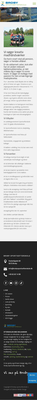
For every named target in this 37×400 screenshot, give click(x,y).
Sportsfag (8, 305)
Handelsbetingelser (11, 315)
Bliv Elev (32, 375)
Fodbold (10, 344)
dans (22, 347)
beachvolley (16, 347)
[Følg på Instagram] (16, 283)
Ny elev (7, 307)
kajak (29, 349)
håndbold (20, 349)
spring (16, 344)
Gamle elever (9, 299)
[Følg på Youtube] (11, 283)
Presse (7, 296)
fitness (14, 349)
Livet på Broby (10, 302)
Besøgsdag (32, 380)
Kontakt (7, 310)
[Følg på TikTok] (21, 283)
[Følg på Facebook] (6, 283)
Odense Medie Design (19, 389)
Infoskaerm (9, 313)
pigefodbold (23, 344)
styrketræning (20, 357)
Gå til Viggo (9, 318)
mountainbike (11, 354)
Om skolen (8, 294)
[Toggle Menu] (34, 4)
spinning (12, 357)
